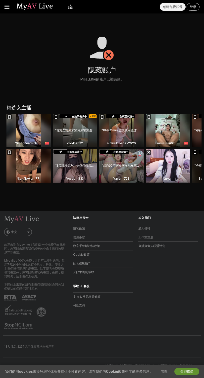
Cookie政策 (81, 254)
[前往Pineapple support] (42, 312)
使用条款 (79, 237)
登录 (193, 7)
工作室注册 (145, 237)
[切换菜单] (7, 6)
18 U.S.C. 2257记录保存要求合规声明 (29, 346)
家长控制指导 (82, 263)
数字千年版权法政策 (86, 246)
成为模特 (144, 228)
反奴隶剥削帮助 (83, 272)
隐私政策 (79, 228)
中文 (14, 232)
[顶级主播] (70, 6)
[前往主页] (39, 6)
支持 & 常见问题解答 (87, 297)
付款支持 (79, 305)
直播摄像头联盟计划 (151, 246)
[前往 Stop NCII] (19, 326)
